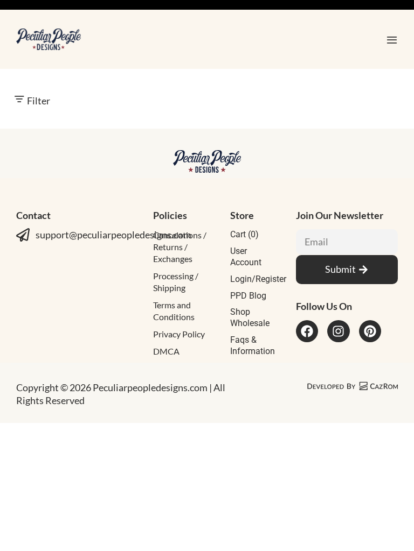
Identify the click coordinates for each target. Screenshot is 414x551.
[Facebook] (307, 331)
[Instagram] (338, 331)
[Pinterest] (370, 331)
